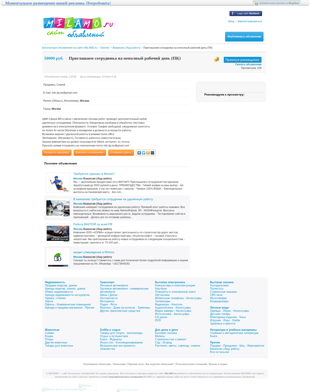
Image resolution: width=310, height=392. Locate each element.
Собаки (49, 333)
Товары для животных (59, 345)
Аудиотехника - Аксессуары (173, 307)
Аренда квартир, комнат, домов (65, 288)
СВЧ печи (216, 294)
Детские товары (220, 314)
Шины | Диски (108, 294)
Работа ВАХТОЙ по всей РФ (92, 224)
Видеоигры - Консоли (168, 304)
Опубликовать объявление (244, 36)
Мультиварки (218, 298)
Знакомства (107, 348)
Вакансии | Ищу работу (225, 348)
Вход (231, 21)
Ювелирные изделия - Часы (228, 317)
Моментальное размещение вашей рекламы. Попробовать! (58, 3)
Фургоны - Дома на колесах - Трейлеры (125, 307)
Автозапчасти (108, 298)
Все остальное (219, 352)
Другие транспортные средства (120, 310)
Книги (213, 336)
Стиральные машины (223, 291)
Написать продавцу (56, 152)
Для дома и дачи (166, 329)
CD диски (161, 317)
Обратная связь (135, 364)
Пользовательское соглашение (191, 364)
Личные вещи (219, 307)
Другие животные (56, 342)
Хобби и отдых (110, 329)
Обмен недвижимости (59, 291)
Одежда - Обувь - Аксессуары (229, 310)
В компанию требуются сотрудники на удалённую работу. (113, 199)
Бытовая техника (221, 282)
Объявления (119, 364)
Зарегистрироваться (249, 21)
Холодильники (219, 285)
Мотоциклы (107, 301)
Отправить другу (121, 152)
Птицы (49, 339)
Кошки (49, 336)
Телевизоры (162, 301)
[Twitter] (144, 153)
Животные (52, 329)
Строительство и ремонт (170, 339)
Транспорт (107, 282)
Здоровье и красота (222, 323)
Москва (78, 178)
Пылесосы (216, 288)
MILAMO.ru (171, 373)
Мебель (160, 336)
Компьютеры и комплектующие (175, 285)
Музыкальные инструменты (117, 345)
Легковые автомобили (114, 285)
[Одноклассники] (148, 153)
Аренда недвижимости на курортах (67, 294)
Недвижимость (55, 282)
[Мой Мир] (152, 153)
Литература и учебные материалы (233, 329)
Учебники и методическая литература (234, 333)
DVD (158, 320)
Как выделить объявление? (160, 364)
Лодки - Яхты (108, 304)
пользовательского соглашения (126, 377)
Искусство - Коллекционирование (121, 342)
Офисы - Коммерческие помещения (68, 304)
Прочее (215, 342)
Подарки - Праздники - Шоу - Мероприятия (237, 345)
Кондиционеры (219, 301)
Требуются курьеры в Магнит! (94, 173)
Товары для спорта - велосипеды (121, 333)
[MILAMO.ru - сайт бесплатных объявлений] (77, 35)
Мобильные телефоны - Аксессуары (178, 298)
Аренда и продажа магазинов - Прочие (69, 307)
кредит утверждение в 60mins (93, 252)
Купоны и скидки (218, 364)
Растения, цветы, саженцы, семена (177, 345)
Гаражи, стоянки (55, 298)
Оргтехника (162, 294)
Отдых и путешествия (114, 336)
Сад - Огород (163, 342)
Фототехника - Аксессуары (172, 314)
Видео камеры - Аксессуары (173, 310)
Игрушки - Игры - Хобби (225, 320)
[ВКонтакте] (139, 153)
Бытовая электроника (170, 282)
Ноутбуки (161, 288)
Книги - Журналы (111, 339)
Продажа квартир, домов (61, 285)
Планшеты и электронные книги (175, 291)
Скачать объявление (248, 64)
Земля (49, 301)
